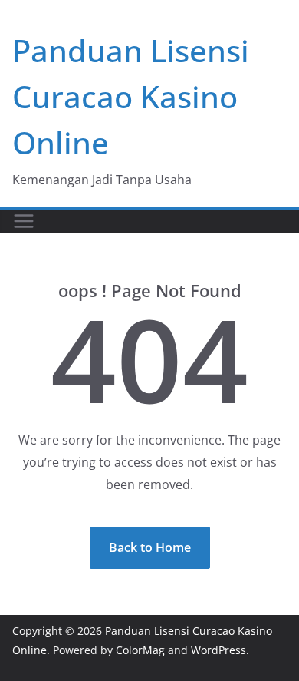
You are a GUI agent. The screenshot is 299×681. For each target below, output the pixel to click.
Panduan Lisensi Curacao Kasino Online (130, 96)
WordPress (218, 650)
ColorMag (140, 650)
